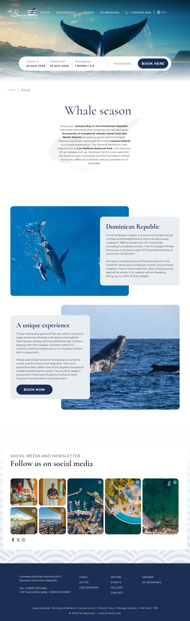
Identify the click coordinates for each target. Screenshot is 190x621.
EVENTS (116, 582)
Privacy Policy (106, 608)
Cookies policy (86, 608)
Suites (45, 12)
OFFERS (116, 577)
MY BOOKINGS (151, 582)
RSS (155, 608)
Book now (34, 390)
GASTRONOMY (89, 587)
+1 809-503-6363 (140, 12)
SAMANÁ (148, 577)
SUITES (84, 582)
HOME (83, 577)
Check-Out (57, 61)
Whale (25, 89)
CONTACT (117, 592)
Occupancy (83, 61)
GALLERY (117, 587)
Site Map (145, 608)
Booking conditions (63, 608)
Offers (88, 12)
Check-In (32, 61)
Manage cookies (127, 608)
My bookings (109, 12)
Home (11, 89)
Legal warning (40, 608)
